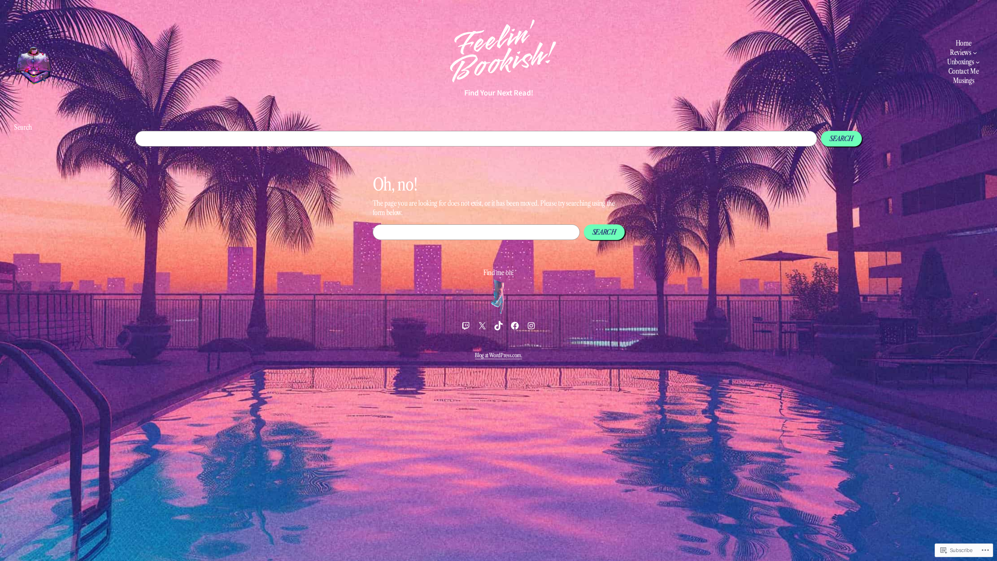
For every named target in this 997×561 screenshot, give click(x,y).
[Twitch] (465, 325)
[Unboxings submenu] (978, 62)
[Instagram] (531, 325)
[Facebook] (515, 325)
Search (23, 127)
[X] (482, 325)
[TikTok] (498, 325)
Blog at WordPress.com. (498, 355)
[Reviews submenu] (975, 53)
